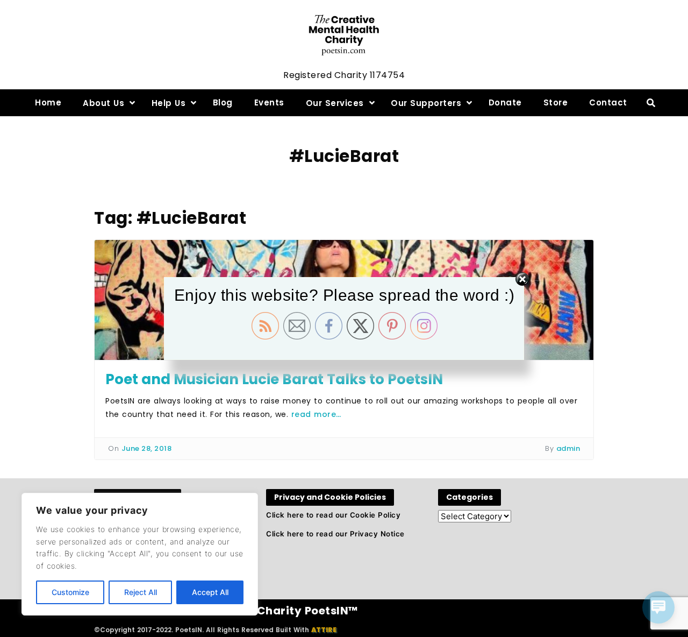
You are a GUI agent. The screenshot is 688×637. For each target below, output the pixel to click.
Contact (608, 102)
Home (48, 102)
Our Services (335, 103)
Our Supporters (426, 103)
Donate (505, 102)
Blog (223, 102)
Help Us (169, 103)
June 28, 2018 (146, 448)
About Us (103, 103)
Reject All (140, 592)
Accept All (210, 592)
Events (269, 102)
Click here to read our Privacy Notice (335, 533)
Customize (70, 592)
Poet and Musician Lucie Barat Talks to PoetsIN (274, 379)
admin (568, 448)
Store (555, 102)
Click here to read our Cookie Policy (333, 515)
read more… (316, 414)
